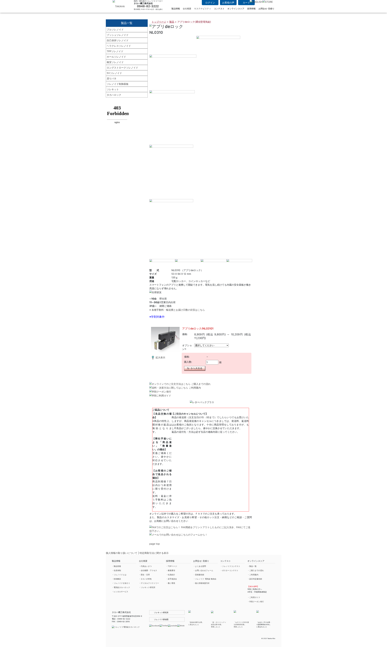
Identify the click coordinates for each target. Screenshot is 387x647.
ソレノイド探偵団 (161, 619)
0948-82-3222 (148, 6)
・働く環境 (170, 583)
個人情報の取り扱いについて (121, 552)
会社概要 (187, 8)
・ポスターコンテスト (229, 570)
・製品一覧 (252, 566)
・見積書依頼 (198, 575)
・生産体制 (116, 570)
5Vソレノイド (114, 73)
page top (154, 543)
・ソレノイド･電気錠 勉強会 (204, 579)
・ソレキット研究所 (147, 587)
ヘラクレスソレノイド (119, 45)
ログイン (210, 2)
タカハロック (114, 94)
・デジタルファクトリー (149, 583)
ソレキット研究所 (161, 612)
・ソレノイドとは (119, 575)
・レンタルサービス (120, 591)
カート (246, 2)
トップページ (159, 21)
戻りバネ (111, 78)
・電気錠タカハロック (121, 587)
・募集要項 (170, 570)
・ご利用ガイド (253, 597)
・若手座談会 (171, 579)
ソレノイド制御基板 (117, 83)
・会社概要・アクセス (148, 570)
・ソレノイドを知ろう (121, 583)
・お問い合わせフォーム (203, 570)
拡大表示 (160, 357)
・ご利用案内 (252, 575)
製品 (171, 21)
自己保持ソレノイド (117, 40)
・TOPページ (171, 566)
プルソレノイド (115, 29)
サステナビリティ (202, 8)
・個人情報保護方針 (201, 583)
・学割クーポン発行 (255, 601)
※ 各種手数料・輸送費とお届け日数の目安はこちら (177, 309)
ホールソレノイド (116, 56)
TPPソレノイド (115, 51)
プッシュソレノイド (117, 34)
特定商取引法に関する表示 (154, 552)
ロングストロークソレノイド (122, 67)
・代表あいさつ (145, 566)
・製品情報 (116, 566)
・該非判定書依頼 (254, 579)
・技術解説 (116, 579)
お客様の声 (228, 2)
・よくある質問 (199, 566)
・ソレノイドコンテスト (230, 566)
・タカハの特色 (145, 579)
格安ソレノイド (115, 62)
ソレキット (113, 89)
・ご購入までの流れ (255, 570)
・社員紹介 (170, 575)
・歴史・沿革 (144, 575)
